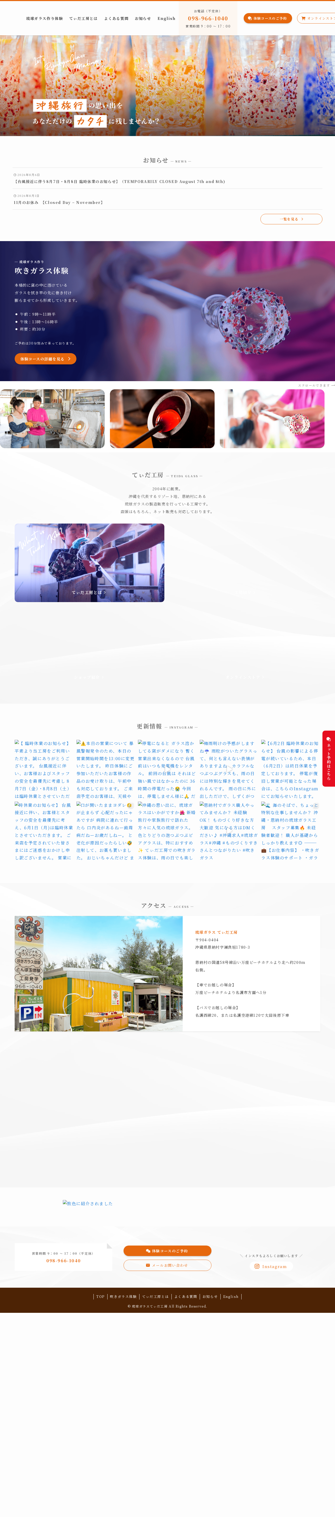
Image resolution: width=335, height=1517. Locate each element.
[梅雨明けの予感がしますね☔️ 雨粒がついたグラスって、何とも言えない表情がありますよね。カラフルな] (229, 769)
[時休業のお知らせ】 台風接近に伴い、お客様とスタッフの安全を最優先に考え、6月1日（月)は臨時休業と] (44, 831)
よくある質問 (185, 1296)
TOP (100, 1296)
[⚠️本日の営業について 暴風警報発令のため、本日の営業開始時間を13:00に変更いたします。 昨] (106, 769)
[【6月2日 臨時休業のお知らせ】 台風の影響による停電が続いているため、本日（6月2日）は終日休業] (290, 769)
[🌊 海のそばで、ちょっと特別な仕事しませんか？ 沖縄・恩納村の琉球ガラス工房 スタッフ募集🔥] (290, 831)
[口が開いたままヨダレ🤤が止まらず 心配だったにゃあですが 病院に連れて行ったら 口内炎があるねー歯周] (106, 831)
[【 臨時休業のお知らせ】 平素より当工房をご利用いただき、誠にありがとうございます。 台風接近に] (44, 769)
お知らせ (210, 1296)
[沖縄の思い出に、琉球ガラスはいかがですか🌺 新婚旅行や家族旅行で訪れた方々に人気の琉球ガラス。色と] (167, 831)
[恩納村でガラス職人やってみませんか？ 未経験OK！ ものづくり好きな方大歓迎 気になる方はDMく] (229, 831)
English (231, 1296)
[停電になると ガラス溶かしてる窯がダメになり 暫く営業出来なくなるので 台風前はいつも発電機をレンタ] (167, 769)
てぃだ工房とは (155, 1296)
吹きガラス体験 (123, 1296)
